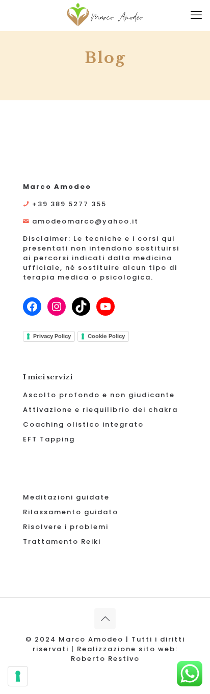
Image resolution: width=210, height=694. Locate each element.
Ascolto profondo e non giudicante (99, 395)
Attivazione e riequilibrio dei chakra (100, 409)
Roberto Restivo (105, 658)
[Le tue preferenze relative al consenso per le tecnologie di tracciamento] (18, 676)
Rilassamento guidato (70, 512)
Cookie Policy (106, 336)
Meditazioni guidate (66, 497)
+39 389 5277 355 (69, 204)
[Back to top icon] (105, 618)
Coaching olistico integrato (83, 424)
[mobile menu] (196, 15)
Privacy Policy (52, 336)
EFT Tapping (49, 439)
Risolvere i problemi (66, 527)
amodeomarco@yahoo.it (85, 221)
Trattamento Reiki (62, 541)
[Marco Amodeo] (105, 15)
